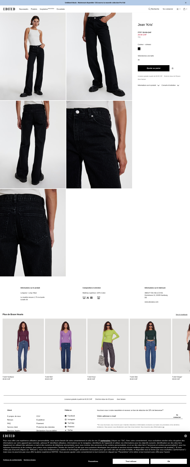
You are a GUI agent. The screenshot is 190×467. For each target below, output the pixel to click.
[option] (139, 49)
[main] (95, 295)
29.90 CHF (142, 35)
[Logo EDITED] (9, 9)
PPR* (144, 32)
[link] (9, 410)
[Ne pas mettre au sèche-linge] (91, 297)
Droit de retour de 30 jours (172, 76)
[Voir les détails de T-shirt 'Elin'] (65, 346)
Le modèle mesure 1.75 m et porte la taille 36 (33, 298)
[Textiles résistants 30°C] (84, 297)
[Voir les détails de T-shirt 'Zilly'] (150, 346)
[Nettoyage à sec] (98, 297)
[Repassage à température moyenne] (94, 297)
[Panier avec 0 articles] (184, 9)
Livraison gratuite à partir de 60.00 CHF (150, 76)
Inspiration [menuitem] (47, 9)
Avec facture (142, 79)
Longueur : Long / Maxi (29, 293)
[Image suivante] (189, 330)
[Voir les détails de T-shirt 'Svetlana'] (23, 346)
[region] (33, 295)
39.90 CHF (6, 379)
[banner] (95, 2)
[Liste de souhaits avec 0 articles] (178, 9)
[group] (140, 417)
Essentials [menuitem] (61, 9)
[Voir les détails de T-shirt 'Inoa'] (108, 346)
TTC (139, 37)
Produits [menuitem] (34, 9)
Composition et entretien (92, 288)
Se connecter (168, 9)
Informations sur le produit (147, 85)
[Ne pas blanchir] (87, 297)
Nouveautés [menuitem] (23, 9)
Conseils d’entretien (169, 85)
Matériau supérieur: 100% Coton (94, 293)
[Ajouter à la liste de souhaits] (173, 68)
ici (163, 427)
